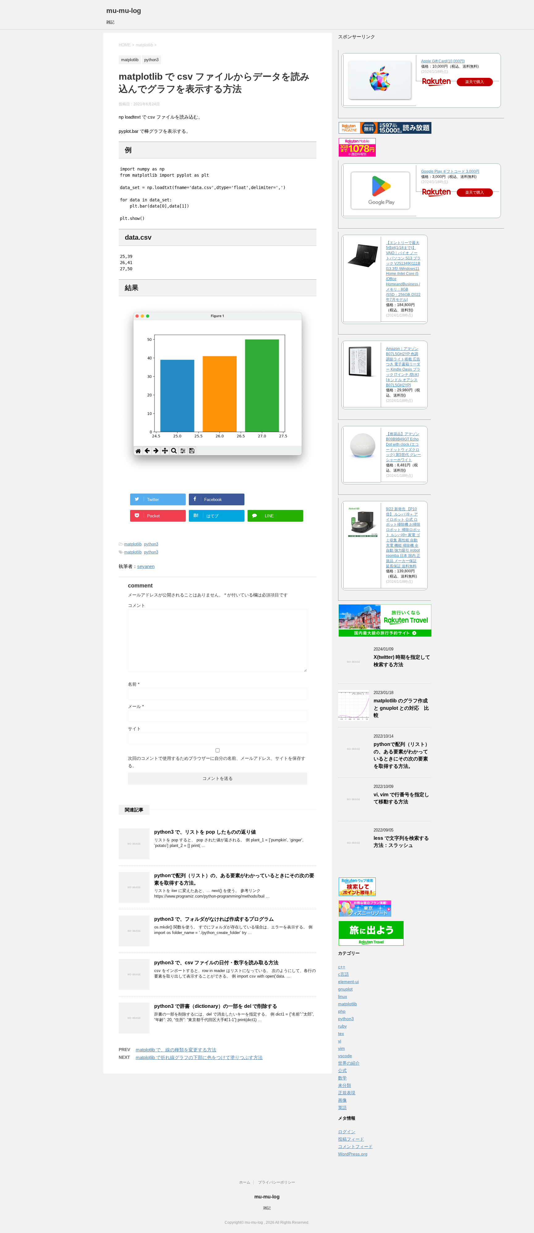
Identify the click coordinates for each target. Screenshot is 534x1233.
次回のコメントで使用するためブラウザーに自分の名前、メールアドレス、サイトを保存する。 (216, 762)
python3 (151, 544)
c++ (341, 966)
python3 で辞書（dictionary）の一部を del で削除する (215, 1006)
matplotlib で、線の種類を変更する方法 (176, 1049)
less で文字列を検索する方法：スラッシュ (401, 841)
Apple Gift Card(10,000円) (443, 61)
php (341, 1011)
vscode (345, 1055)
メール (136, 706)
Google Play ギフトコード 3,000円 (450, 171)
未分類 (344, 1085)
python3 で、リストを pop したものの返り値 (205, 832)
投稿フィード (351, 1139)
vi (339, 1040)
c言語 (343, 974)
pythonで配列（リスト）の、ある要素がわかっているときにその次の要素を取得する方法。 (402, 755)
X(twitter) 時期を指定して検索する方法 (402, 660)
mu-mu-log (123, 11)
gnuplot (345, 989)
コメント (136, 605)
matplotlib (133, 544)
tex (341, 1033)
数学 (342, 1077)
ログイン (346, 1131)
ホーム (244, 1182)
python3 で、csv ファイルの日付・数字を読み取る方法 (216, 962)
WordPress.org (352, 1153)
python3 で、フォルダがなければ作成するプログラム (214, 919)
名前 (133, 684)
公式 (342, 1070)
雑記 (267, 1208)
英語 (342, 1107)
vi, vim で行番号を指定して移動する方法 (401, 798)
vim (341, 1048)
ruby (342, 1026)
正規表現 (346, 1092)
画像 (342, 1100)
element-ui (348, 981)
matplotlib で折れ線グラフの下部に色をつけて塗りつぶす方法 (199, 1057)
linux (342, 996)
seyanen (146, 566)
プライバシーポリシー (276, 1182)
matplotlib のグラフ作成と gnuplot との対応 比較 (401, 708)
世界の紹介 (349, 1063)
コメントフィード (355, 1146)
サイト (134, 728)
